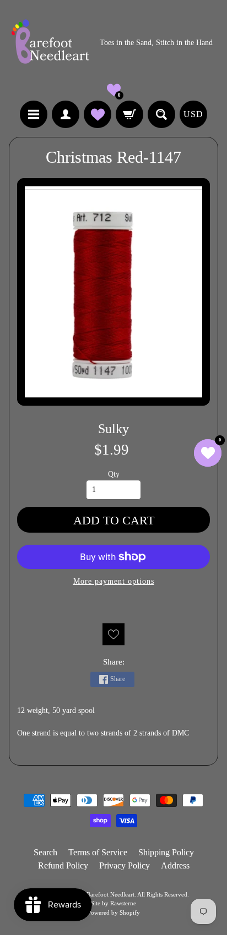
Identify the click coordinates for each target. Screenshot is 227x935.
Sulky (113, 428)
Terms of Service (97, 852)
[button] (114, 90)
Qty (114, 474)
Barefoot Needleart (110, 894)
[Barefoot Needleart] (50, 43)
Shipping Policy (166, 852)
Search (45, 852)
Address (175, 865)
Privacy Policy (124, 865)
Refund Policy (63, 865)
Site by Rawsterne (113, 903)
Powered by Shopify (114, 912)
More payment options (113, 581)
